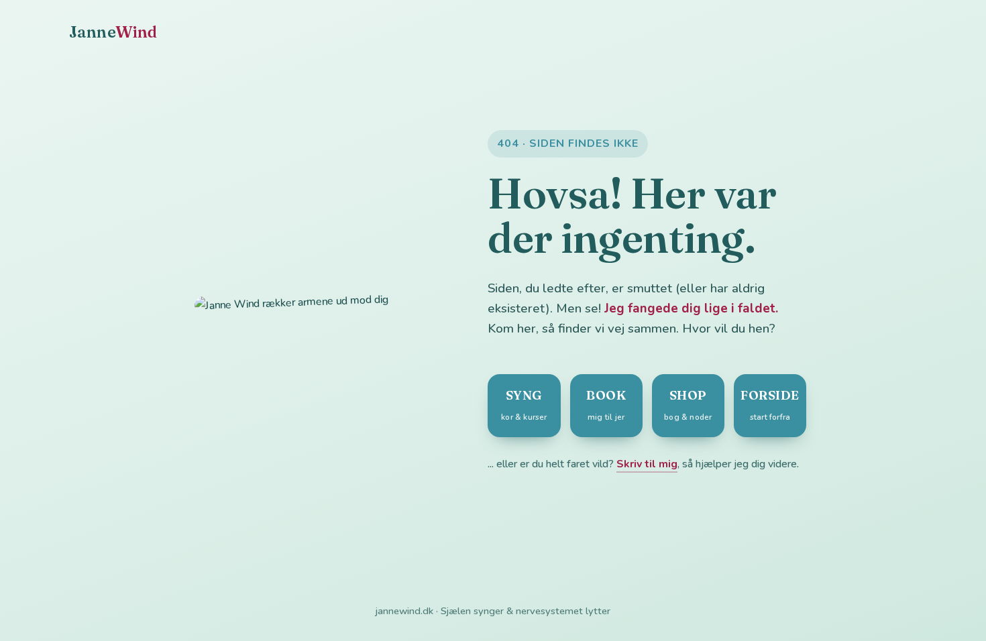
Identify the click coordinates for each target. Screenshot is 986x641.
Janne (113, 32)
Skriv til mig (646, 464)
